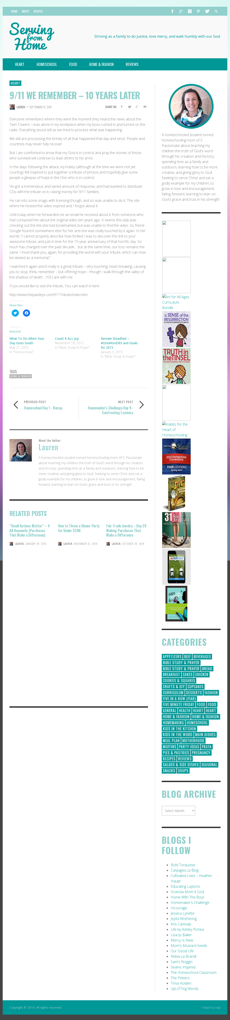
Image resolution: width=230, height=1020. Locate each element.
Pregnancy (201, 752)
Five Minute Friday (178, 704)
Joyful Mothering (184, 918)
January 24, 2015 (36, 544)
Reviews (185, 758)
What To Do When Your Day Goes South (26, 340)
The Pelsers (180, 977)
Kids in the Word (177, 734)
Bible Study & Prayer (181, 662)
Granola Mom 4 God (187, 891)
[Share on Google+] (137, 106)
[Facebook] (172, 11)
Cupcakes (195, 686)
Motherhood (193, 740)
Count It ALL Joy (67, 338)
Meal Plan (171, 740)
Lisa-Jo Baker (181, 934)
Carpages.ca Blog (185, 870)
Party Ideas (189, 746)
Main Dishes (205, 734)
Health (184, 710)
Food (201, 704)
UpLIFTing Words (184, 988)
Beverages (202, 656)
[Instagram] (190, 11)
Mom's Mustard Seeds (189, 945)
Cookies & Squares (179, 680)
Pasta (207, 746)
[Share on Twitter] (129, 106)
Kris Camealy (181, 924)
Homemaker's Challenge (190, 902)
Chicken (201, 674)
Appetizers (172, 656)
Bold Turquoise (183, 864)
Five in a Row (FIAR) (179, 698)
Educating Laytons (185, 886)
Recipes (169, 758)
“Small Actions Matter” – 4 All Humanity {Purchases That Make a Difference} (29, 530)
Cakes (187, 674)
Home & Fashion (20, 376)
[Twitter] (207, 11)
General (169, 710)
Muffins (169, 746)
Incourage (179, 907)
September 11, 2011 (40, 107)
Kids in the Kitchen (179, 728)
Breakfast (171, 674)
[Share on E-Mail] (145, 106)
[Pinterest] (198, 11)
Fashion (211, 692)
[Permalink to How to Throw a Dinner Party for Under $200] (79, 559)
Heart (15, 82)
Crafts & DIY (174, 686)
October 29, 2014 (133, 544)
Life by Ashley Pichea (187, 929)
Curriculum (173, 692)
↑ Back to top (211, 1007)
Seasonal (209, 764)
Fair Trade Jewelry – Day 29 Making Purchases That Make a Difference (126, 530)
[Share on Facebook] (122, 106)
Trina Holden (181, 983)
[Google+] (181, 11)
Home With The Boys (187, 897)
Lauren (21, 107)
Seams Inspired (183, 967)
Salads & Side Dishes (181, 764)
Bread (207, 668)
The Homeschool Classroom (194, 972)
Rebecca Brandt (184, 956)
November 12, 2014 (85, 544)
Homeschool (197, 722)
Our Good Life (182, 950)
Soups (183, 770)
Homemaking (173, 722)
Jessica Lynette (183, 913)
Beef (187, 656)
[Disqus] (78, 640)
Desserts (194, 692)
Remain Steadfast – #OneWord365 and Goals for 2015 (119, 343)
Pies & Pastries (176, 752)
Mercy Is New (182, 940)
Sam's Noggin (181, 961)
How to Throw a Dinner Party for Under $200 (79, 528)
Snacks (169, 770)
